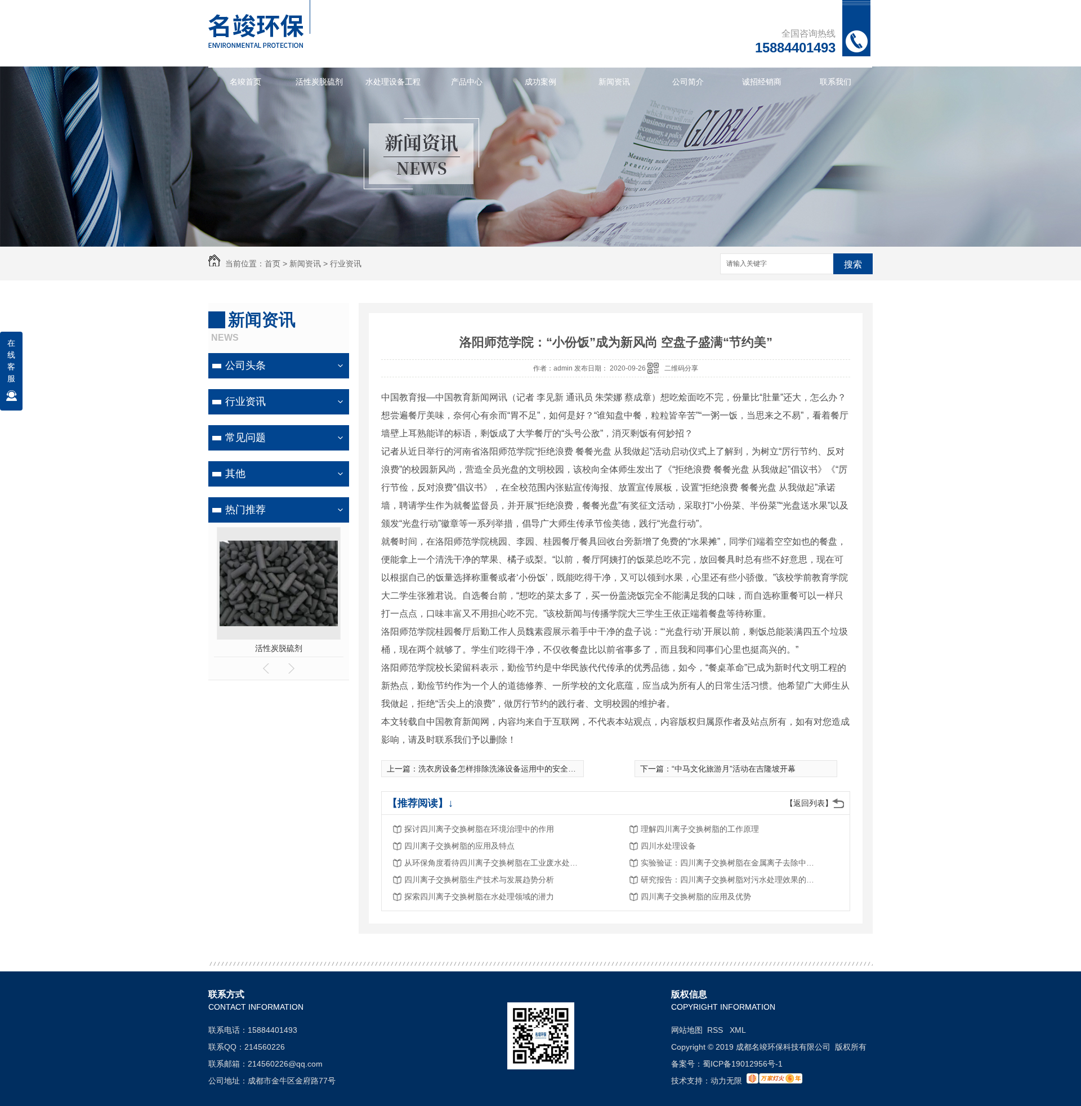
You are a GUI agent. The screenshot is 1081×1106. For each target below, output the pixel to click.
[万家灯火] (774, 1080)
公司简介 (688, 81)
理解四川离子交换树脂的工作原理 (700, 828)
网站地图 (687, 1029)
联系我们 (835, 81)
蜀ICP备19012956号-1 (743, 1063)
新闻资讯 (614, 81)
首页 (272, 263)
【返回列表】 (809, 803)
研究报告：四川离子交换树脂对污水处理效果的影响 (731, 879)
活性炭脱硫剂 (319, 81)
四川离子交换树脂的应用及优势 (696, 896)
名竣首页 (245, 81)
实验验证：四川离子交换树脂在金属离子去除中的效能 (731, 862)
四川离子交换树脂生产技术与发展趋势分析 (479, 879)
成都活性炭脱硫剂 (278, 648)
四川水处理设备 (668, 845)
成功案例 (540, 81)
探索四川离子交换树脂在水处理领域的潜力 (479, 896)
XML (738, 1029)
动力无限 (726, 1080)
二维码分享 (681, 368)
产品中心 (467, 81)
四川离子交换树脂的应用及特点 (459, 845)
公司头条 (245, 365)
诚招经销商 (761, 81)
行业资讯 (345, 263)
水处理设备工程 (393, 81)
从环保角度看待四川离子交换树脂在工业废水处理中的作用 (494, 862)
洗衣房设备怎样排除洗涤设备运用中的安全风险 (501, 768)
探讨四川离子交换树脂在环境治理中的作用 (479, 828)
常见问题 (245, 437)
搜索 (853, 264)
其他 (235, 473)
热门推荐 (245, 509)
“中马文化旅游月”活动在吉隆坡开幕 (734, 768)
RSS (716, 1029)
